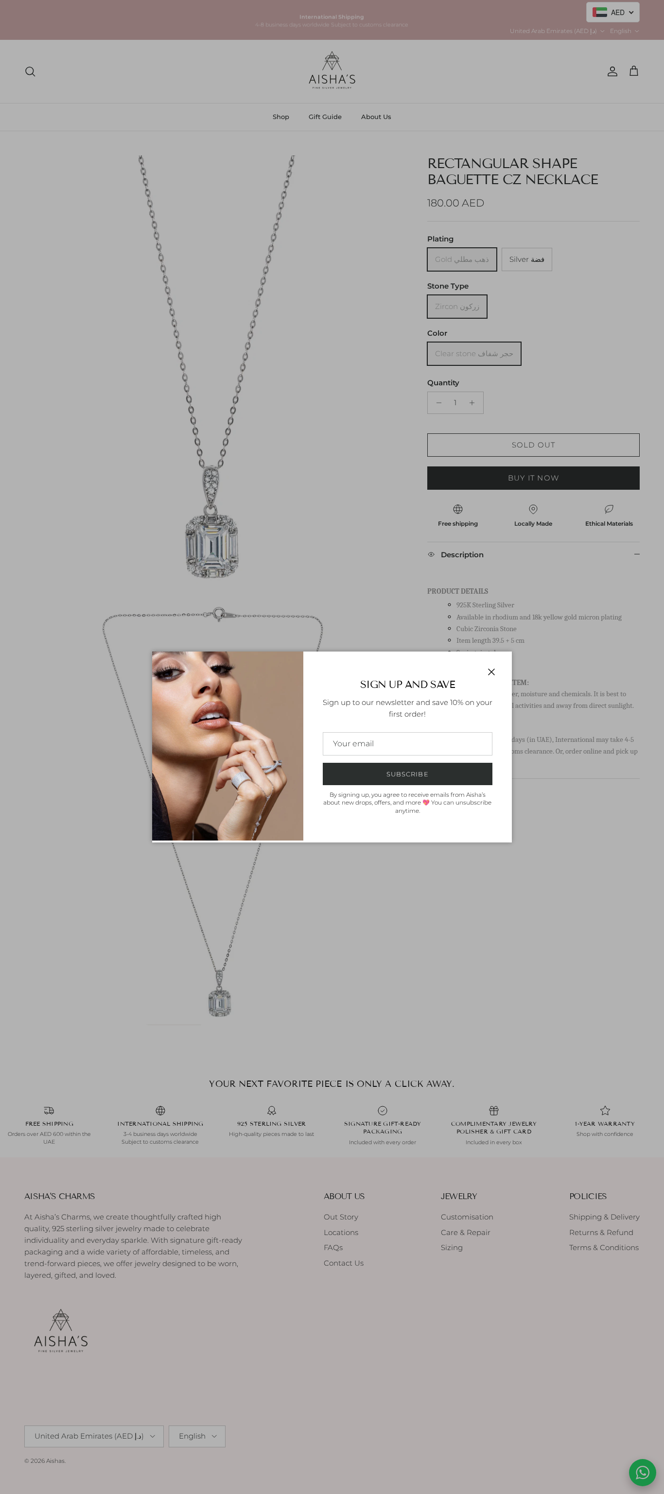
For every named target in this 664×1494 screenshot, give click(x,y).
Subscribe (407, 774)
